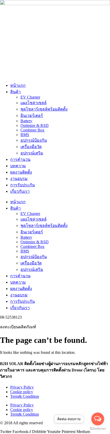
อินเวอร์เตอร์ (31, 115)
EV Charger (30, 97)
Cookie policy (21, 392)
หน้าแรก (18, 85)
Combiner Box (32, 130)
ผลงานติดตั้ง (21, 172)
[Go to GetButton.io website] (98, 428)
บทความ (18, 166)
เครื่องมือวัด (31, 146)
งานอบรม (19, 178)
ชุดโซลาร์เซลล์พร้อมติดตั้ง (44, 109)
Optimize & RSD (34, 125)
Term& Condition (24, 396)
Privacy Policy (22, 387)
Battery (26, 121)
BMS (24, 134)
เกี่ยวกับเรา (20, 191)
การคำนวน (20, 159)
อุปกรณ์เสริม (31, 153)
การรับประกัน (22, 185)
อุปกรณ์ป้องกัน (33, 140)
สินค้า (15, 92)
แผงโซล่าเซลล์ (33, 103)
